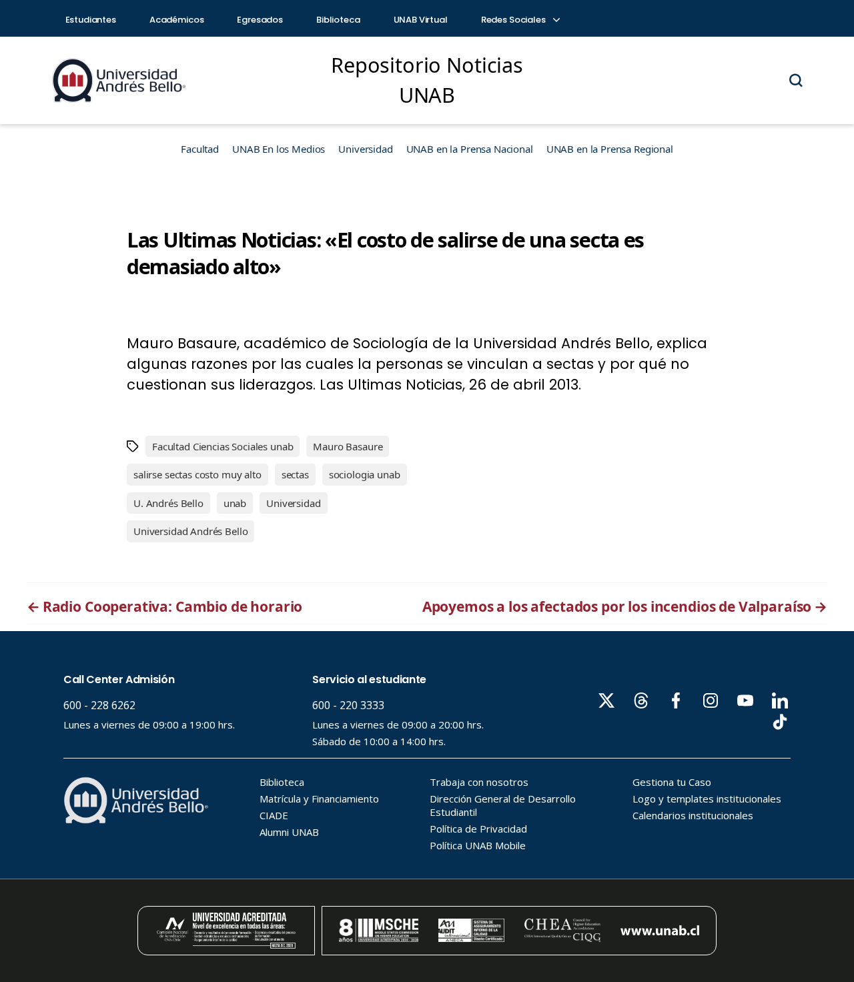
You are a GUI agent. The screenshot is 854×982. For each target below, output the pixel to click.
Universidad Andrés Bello (190, 531)
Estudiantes (90, 19)
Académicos (176, 19)
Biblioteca (338, 19)
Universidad (365, 148)
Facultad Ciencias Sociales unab (222, 446)
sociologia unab (364, 474)
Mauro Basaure (347, 446)
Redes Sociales (514, 19)
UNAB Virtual (421, 19)
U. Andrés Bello (168, 503)
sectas (295, 474)
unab (235, 503)
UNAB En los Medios (278, 148)
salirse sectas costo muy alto (197, 474)
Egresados (260, 19)
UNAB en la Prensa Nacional (469, 148)
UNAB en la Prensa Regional (609, 148)
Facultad (200, 148)
